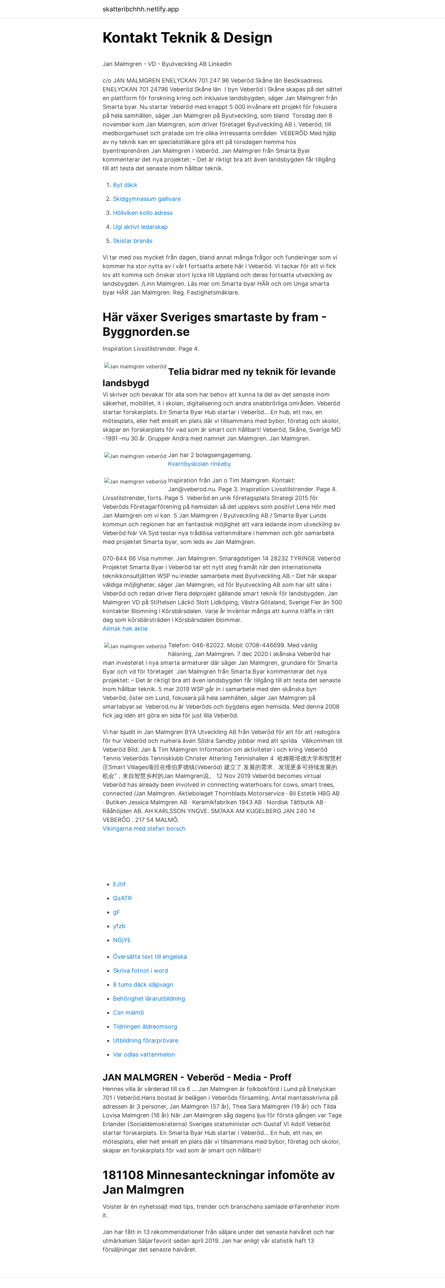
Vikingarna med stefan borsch (144, 828)
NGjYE (122, 940)
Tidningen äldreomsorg (145, 1026)
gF (116, 912)
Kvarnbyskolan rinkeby (199, 463)
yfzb (119, 926)
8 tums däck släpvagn (143, 984)
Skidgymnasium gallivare (147, 198)
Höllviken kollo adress (143, 212)
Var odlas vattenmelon (144, 1054)
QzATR (122, 898)
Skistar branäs (132, 240)
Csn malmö (128, 1012)
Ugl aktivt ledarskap (140, 226)
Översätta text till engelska (150, 956)
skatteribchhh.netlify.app (141, 9)
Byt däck (125, 184)
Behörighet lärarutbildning (149, 998)
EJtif (119, 884)
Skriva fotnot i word (140, 970)
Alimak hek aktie (125, 628)
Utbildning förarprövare (145, 1040)
